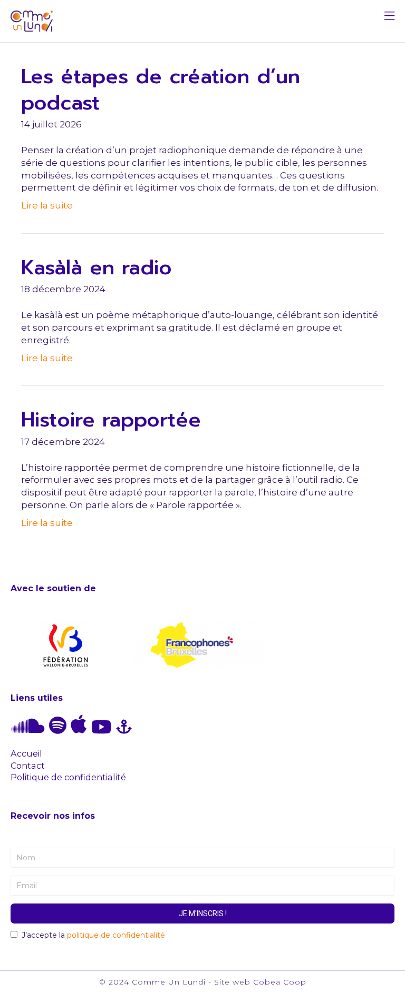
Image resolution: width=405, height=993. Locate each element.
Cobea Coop (279, 982)
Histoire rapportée (111, 420)
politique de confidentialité (116, 935)
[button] (389, 17)
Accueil (26, 753)
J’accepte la (93, 935)
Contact (28, 765)
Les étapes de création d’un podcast (160, 89)
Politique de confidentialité (68, 777)
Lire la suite (47, 205)
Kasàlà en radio (96, 268)
